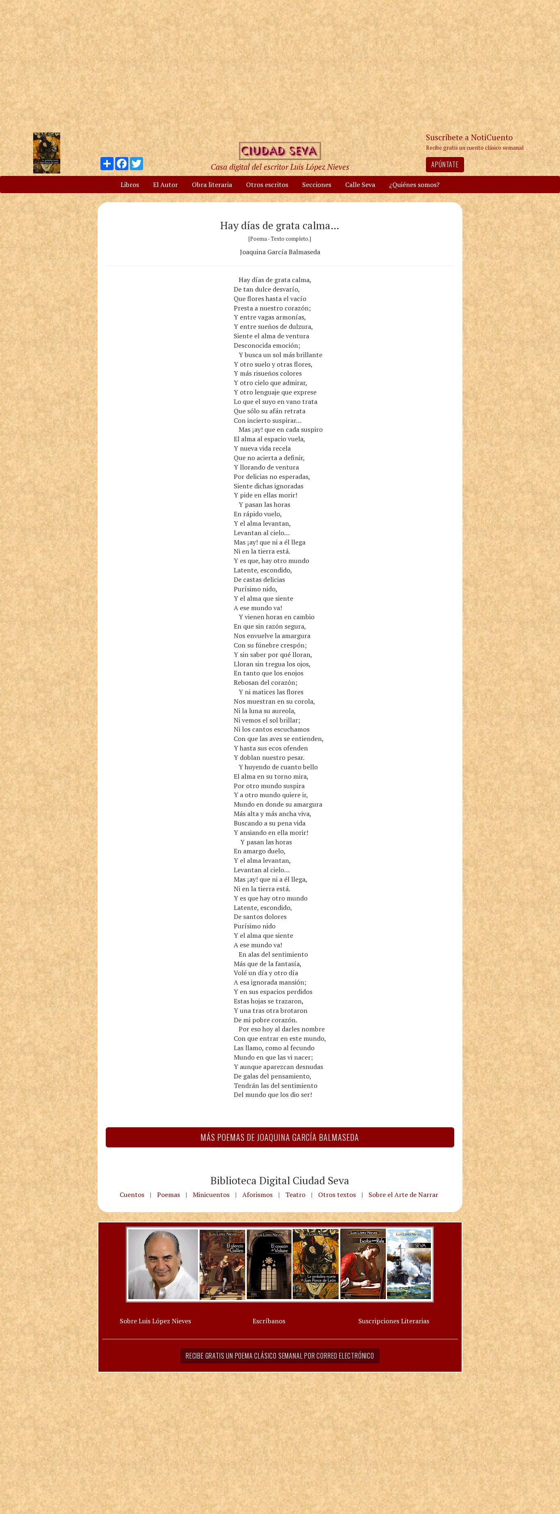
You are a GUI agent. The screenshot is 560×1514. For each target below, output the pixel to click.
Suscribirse (237, 819)
